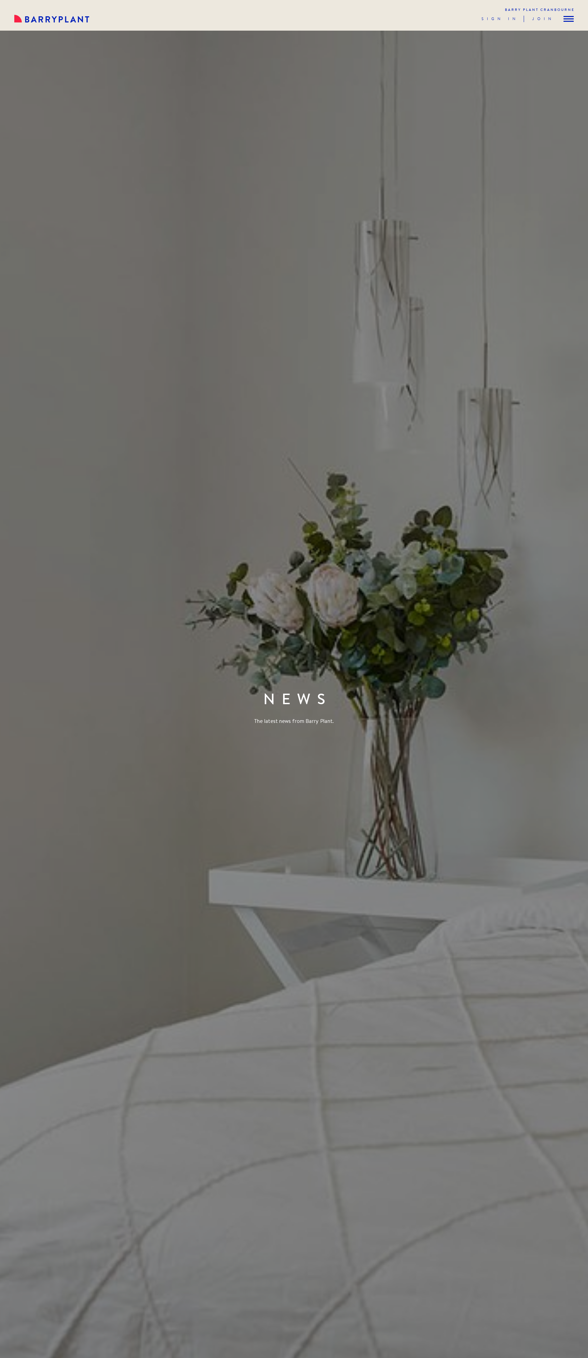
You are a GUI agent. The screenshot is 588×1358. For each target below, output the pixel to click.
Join (543, 18)
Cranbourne (540, 9)
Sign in (500, 18)
